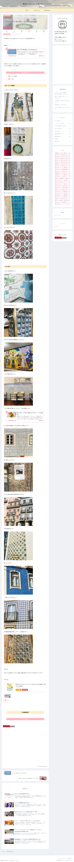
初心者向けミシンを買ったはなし (61, 104)
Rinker (20, 687)
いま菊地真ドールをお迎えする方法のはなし (62, 101)
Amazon (18, 689)
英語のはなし (62, 141)
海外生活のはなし (7, 34)
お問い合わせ (70, 858)
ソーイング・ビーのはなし (62, 123)
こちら (8, 45)
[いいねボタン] (5, 700)
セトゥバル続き (13, 76)
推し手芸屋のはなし (62, 133)
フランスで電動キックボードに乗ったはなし (62, 108)
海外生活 (18, 34)
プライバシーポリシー (62, 858)
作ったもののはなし (62, 128)
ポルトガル (13, 34)
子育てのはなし (62, 131)
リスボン (12, 78)
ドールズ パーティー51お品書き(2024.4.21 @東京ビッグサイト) (61, 93)
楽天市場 (25, 689)
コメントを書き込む (25, 719)
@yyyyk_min (58, 215)
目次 (25, 72)
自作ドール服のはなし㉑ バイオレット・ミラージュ (62, 97)
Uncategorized (62, 120)
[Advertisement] (25, 738)
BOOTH (56, 226)
